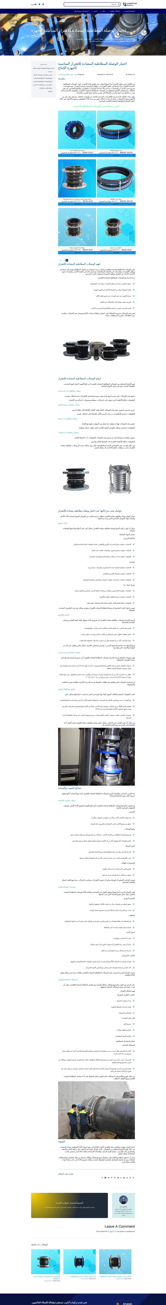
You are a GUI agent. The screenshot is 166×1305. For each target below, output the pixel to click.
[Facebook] (133, 1180)
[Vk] (108, 1180)
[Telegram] (117, 1180)
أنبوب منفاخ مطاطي (71, 74)
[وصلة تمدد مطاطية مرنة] (77, 112)
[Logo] (130, 3)
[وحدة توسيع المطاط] (116, 112)
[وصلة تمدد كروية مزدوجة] (77, 209)
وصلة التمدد (61, 74)
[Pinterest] (111, 1180)
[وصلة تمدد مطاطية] (116, 160)
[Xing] (105, 1180)
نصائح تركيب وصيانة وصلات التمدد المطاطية (116, 1276)
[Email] (102, 1180)
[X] (130, 1180)
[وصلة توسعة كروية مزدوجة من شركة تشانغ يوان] (77, 160)
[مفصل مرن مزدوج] (116, 209)
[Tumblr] (114, 1180)
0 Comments (119, 1278)
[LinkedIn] (124, 1180)
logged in (112, 1231)
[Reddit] (127, 1180)
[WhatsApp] (120, 1180)
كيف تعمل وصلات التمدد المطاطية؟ (83, 1276)
